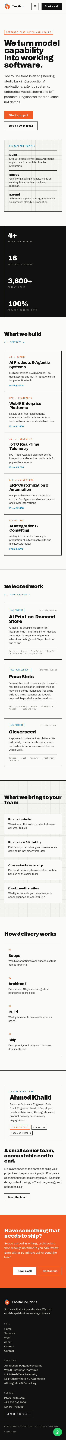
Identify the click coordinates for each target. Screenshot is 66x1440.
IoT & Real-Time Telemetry (20, 1374)
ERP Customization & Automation (24, 1378)
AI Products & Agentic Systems (23, 1365)
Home (8, 1328)
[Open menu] (35, 6)
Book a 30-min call (21, 125)
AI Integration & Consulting (20, 1383)
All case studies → (17, 594)
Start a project (18, 115)
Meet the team (17, 1197)
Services (9, 1333)
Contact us (50, 1271)
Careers (9, 1346)
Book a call (51, 6)
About (8, 1342)
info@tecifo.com (14, 1398)
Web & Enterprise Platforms (21, 1370)
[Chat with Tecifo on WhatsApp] (57, 1432)
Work (7, 1337)
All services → (14, 342)
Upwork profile (18, 1413)
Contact (9, 1350)
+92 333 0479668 (15, 1402)
